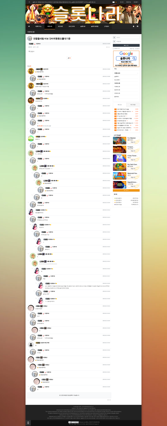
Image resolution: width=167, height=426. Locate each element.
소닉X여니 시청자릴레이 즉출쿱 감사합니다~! (124, 118)
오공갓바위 (45, 69)
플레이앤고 (130, 140)
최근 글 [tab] (119, 104)
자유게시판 (31, 32)
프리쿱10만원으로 (120, 120)
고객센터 (106, 26)
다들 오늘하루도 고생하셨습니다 (124, 123)
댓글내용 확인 (40, 71)
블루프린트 (130, 166)
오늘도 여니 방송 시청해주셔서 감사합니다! (124, 127)
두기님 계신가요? (120, 116)
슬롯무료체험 (94, 26)
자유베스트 (117, 86)
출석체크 (116, 96)
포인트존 (60, 26)
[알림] (133, 26)
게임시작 (133, 142)
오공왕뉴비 (43, 210)
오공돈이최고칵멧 (44, 342)
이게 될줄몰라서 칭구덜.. (122, 125)
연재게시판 (117, 93)
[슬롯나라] (83, 13)
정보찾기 (136, 2)
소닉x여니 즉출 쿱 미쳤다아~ (123, 111)
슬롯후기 (116, 76)
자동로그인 (117, 48)
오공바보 (38, 43)
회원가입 (128, 2)
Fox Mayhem (131, 138)
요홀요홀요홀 (46, 151)
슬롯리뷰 (82, 26)
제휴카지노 (38, 26)
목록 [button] (108, 47)
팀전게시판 (117, 90)
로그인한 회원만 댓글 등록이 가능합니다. (69, 395)
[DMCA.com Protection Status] (73, 422)
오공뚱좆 (45, 98)
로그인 (122, 2)
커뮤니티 (49, 26)
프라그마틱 (72, 26)
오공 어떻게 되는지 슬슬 (122, 109)
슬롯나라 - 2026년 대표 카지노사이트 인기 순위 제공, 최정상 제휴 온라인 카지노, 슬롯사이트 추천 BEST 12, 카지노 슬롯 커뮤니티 (64, 2)
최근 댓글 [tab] (132, 104)
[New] (119, 140)
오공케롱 (42, 136)
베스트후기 (117, 80)
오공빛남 (45, 306)
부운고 (129, 157)
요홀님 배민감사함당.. (121, 113)
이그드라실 (130, 184)
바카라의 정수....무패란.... (122, 130)
